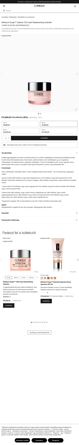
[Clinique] (39, 6)
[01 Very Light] (42, 278)
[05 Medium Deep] (48, 278)
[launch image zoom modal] (75, 109)
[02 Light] (45, 278)
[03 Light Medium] (51, 278)
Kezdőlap (5, 17)
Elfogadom (55, 440)
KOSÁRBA (44, 138)
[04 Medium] (55, 278)
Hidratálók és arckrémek (26, 17)
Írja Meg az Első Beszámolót (39, 332)
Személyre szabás (22, 440)
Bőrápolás (12, 17)
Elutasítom (39, 440)
